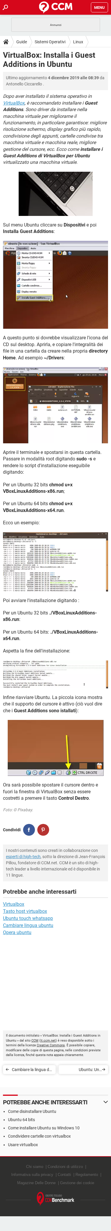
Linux (78, 41)
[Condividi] (29, 830)
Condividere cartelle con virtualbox (39, 1136)
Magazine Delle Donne (36, 1183)
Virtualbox (13, 904)
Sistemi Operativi (50, 41)
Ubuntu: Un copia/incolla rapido (81, 1070)
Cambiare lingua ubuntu (28, 925)
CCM (34, 1040)
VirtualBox (14, 103)
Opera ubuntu (17, 932)
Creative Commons (51, 1045)
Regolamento (86, 1174)
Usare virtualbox (23, 1144)
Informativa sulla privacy (32, 1174)
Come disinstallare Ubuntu (32, 1111)
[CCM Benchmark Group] (56, 1199)
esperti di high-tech (23, 856)
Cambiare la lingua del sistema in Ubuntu (32, 1070)
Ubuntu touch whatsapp (28, 918)
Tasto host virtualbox (25, 911)
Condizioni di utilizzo (65, 1166)
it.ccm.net (48, 1040)
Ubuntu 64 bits (21, 1119)
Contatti (64, 1174)
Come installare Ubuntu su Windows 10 (44, 1128)
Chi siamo (34, 1166)
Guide (21, 41)
